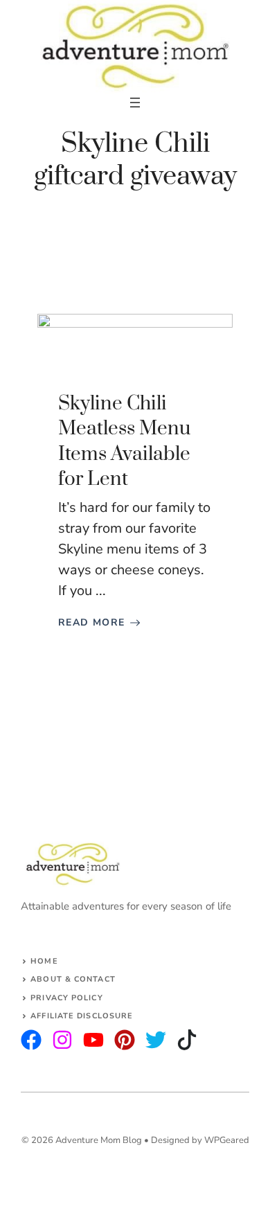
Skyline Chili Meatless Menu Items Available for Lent (124, 441)
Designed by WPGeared (200, 1140)
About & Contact (73, 979)
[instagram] (31, 1039)
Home (43, 961)
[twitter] (62, 1039)
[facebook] (93, 1039)
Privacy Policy (66, 998)
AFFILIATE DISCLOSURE (81, 1016)
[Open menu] (135, 102)
